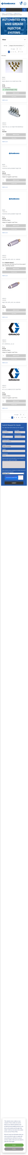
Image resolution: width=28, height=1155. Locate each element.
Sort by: (5, 45)
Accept (14, 1145)
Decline (14, 1149)
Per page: (13, 49)
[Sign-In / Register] (24, 3)
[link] (5, 52)
